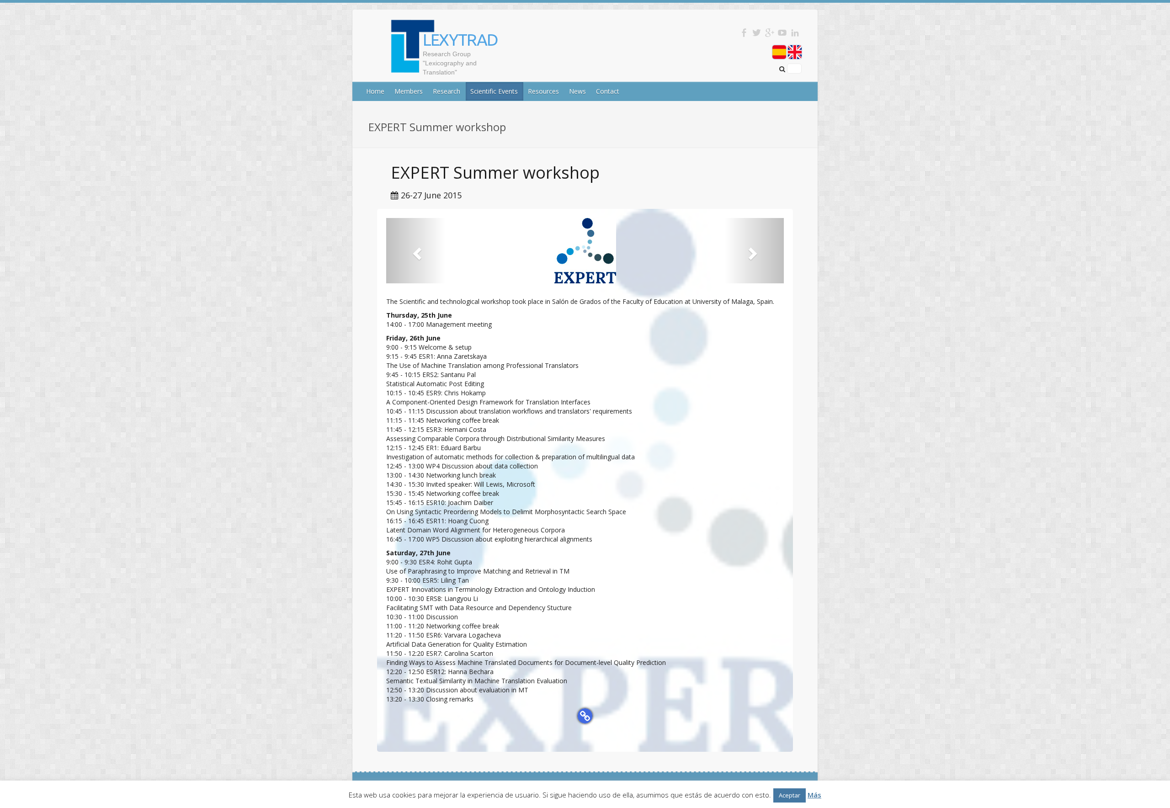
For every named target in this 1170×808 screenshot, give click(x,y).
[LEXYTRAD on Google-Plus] (769, 32)
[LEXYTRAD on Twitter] (756, 32)
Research (446, 91)
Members (408, 91)
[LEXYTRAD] (392, 72)
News (577, 91)
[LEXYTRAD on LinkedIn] (795, 32)
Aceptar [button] (789, 795)
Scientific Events (494, 91)
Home (375, 91)
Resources (543, 91)
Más (814, 794)
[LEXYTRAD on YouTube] (782, 32)
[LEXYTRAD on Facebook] (744, 32)
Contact (607, 91)
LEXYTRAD (460, 39)
